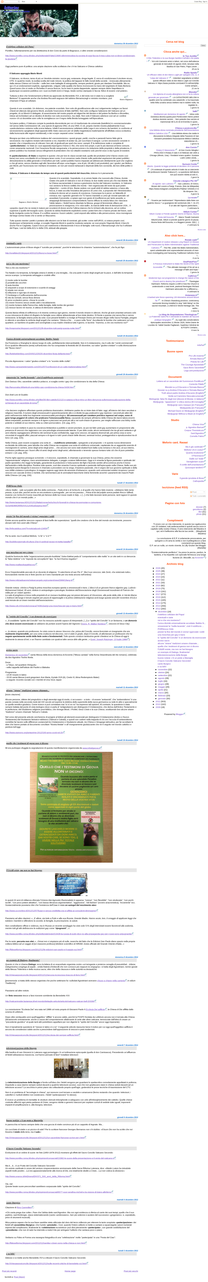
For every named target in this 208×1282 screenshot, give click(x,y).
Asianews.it (191, 295)
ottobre (161, 672)
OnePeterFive (190, 262)
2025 (158, 571)
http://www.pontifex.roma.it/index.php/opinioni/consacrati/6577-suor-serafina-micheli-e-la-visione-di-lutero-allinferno (58, 1192)
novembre (163, 669)
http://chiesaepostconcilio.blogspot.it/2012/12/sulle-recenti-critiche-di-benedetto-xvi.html (45, 1263)
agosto (161, 678)
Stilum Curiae (190, 212)
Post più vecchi (131, 1271)
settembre (163, 675)
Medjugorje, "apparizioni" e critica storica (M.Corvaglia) (178, 402)
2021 (158, 582)
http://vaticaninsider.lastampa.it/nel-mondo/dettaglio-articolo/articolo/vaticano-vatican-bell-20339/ (49, 1001)
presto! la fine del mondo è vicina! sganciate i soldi (30, 516)
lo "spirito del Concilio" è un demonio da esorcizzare (31, 616)
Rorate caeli (191, 240)
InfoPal (200, 345)
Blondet (193, 92)
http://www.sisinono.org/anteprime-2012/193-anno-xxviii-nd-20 (34, 732)
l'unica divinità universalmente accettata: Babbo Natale (32, 338)
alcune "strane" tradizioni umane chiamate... (27, 690)
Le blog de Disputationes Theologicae (178, 314)
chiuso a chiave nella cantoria (111, 981)
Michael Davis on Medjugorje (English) (186, 411)
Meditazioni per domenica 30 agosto (170, 114)
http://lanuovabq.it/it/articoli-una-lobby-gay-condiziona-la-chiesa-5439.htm (39, 387)
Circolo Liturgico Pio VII (185, 181)
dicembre (162, 611)
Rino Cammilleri (24, 1207)
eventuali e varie (14, 243)
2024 (158, 574)
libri (200, 512)
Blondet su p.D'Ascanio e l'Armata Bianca (184, 387)
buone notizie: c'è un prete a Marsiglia (24, 1120)
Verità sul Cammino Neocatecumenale (186, 396)
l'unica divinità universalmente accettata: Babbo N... (182, 623)
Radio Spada (190, 73)
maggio (162, 687)
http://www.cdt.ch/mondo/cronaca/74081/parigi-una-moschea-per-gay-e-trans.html (43, 606)
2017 (158, 594)
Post (194, 492)
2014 (158, 603)
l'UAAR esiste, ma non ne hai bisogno (24, 870)
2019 (158, 588)
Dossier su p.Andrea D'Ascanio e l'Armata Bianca (181, 390)
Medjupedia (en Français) (192, 408)
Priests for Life (197, 362)
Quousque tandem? (194, 467)
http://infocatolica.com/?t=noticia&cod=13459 (26, 528)
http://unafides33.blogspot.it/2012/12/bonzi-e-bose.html (30, 253)
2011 (158, 701)
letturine (11, 7)
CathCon (192, 276)
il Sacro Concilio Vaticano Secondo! (23, 1148)
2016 (158, 597)
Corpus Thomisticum (194, 430)
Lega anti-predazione (194, 370)
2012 (158, 609)
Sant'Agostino (197, 433)
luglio (161, 681)
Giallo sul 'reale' (196, 459)
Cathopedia (198, 481)
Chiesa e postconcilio (186, 128)
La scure (192, 197)
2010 (158, 704)
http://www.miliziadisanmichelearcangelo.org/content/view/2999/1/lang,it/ (38, 580)
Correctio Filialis (196, 384)
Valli (195, 111)
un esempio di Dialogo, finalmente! (23, 960)
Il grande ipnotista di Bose (192, 478)
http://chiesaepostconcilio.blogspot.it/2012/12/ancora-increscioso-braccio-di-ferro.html (44, 975)
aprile (161, 690)
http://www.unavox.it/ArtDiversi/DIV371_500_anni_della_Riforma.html (37, 1176)
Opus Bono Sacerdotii (193, 367)
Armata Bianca (197, 359)
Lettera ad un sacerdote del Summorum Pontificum (180, 381)
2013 (158, 606)
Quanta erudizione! (195, 453)
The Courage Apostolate (192, 365)
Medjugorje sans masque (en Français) (185, 405)
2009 (158, 707)
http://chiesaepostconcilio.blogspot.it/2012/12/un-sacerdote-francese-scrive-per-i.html (44, 1138)
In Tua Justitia (190, 56)
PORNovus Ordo (14, 485)
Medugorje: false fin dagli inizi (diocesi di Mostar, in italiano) (176, 399)
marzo (161, 693)
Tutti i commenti (199, 496)
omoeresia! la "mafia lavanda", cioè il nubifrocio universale (34, 377)
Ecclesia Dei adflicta (95, 1009)
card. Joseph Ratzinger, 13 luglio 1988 (109, 639)
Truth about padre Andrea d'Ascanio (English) (182, 393)
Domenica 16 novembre (16, 655)
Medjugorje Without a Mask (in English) (185, 414)
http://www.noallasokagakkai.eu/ (20, 565)
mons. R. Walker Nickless (94, 624)
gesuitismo (198, 509)
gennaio (162, 698)
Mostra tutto (202, 230)
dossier (199, 507)
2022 (158, 580)
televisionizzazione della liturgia (21, 1048)
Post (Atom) (19, 1277)
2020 (158, 585)
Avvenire (199, 557)
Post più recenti (9, 1271)
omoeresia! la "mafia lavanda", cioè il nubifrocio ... (181, 626)
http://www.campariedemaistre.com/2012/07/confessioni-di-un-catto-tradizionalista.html (45, 367)
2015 (158, 600)
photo (199, 514)
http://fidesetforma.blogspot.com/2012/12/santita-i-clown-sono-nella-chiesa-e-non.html (45, 1243)
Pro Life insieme (196, 356)
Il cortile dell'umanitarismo (192, 465)
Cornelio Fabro (197, 436)
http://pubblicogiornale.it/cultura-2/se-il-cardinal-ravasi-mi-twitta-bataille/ (38, 542)
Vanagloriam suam (195, 461)
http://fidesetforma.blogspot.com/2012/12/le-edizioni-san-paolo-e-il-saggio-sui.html (43, 949)
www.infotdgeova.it (91, 748)
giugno (161, 684)
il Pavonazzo (198, 456)
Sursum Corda (189, 164)
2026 (158, 568)
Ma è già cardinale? (194, 447)
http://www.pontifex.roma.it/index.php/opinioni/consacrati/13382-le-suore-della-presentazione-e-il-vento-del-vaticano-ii (59, 1158)
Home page (70, 1271)
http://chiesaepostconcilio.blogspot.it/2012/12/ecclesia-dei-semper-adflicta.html (41, 1035)
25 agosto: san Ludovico (163, 184)
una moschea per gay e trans (19, 552)
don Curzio (191, 147)
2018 (158, 591)
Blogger (179, 714)
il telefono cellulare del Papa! (20, 46)
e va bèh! (10, 1253)
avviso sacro (12, 650)
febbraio (162, 695)
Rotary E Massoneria (165, 150)
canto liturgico (13, 1202)
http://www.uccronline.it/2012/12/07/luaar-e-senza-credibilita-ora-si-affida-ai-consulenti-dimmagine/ (50, 911)
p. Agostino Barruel (195, 427)
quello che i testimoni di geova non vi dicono (27, 743)
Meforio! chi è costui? (194, 450)
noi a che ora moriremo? (18, 263)
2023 (158, 577)
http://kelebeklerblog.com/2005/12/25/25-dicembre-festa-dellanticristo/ (37, 354)
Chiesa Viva (198, 424)
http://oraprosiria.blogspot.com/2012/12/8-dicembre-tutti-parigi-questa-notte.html (42, 328)
